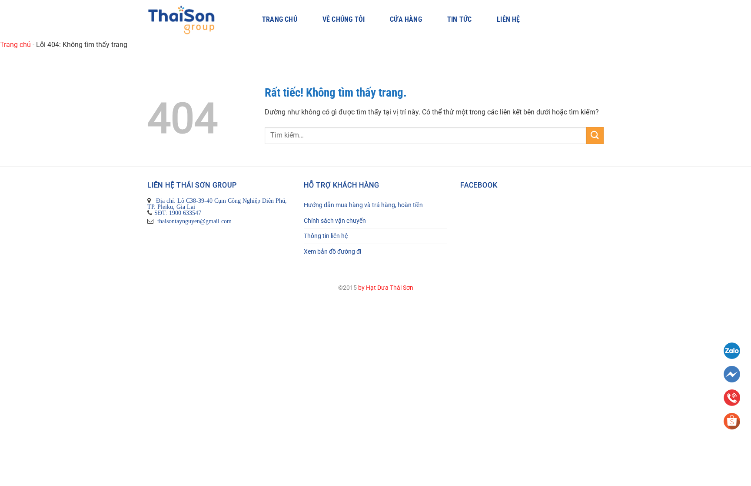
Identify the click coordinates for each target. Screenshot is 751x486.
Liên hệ (508, 19)
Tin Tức (459, 19)
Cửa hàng (406, 19)
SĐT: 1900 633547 (177, 213)
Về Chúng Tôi (343, 19)
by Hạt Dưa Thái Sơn (385, 288)
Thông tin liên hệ (326, 235)
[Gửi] (595, 135)
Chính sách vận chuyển (335, 220)
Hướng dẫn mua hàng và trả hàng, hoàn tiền (363, 204)
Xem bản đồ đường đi (332, 251)
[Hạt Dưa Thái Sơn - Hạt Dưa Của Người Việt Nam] (191, 20)
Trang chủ (279, 19)
